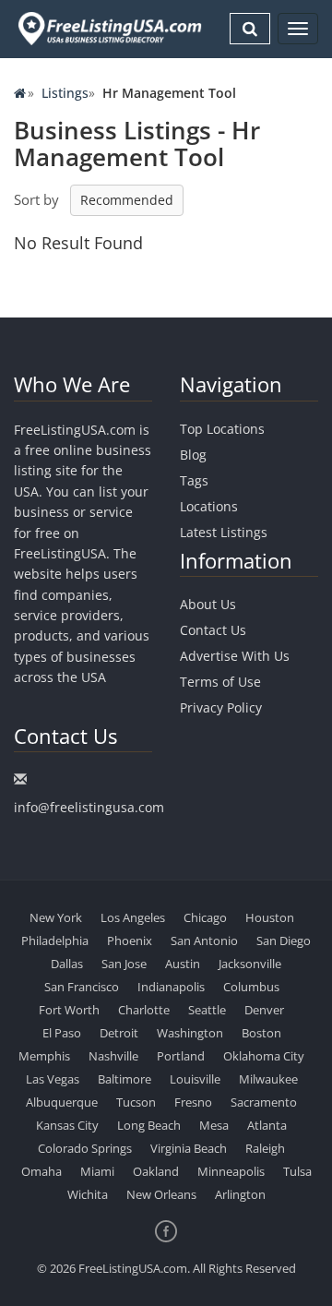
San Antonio (204, 940)
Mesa (214, 1125)
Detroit (119, 1032)
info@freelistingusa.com (89, 807)
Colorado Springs (85, 1148)
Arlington (240, 1194)
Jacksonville (250, 963)
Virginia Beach (188, 1148)
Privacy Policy (221, 707)
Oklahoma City (263, 1056)
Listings (65, 93)
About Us (208, 604)
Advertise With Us (235, 656)
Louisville (195, 1079)
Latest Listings (223, 532)
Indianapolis (171, 986)
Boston (261, 1032)
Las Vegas (52, 1079)
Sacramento (264, 1102)
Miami (97, 1171)
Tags (194, 480)
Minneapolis (231, 1171)
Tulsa (297, 1171)
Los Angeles (133, 917)
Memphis (44, 1056)
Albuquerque (62, 1102)
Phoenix (129, 940)
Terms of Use (220, 681)
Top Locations (222, 428)
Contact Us (213, 630)
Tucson (136, 1102)
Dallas (67, 963)
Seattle (207, 1009)
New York (56, 917)
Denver (264, 1009)
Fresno (193, 1102)
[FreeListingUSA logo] (108, 28)
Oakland (156, 1171)
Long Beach (149, 1125)
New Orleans (161, 1194)
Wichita (87, 1194)
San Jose (124, 963)
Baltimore (124, 1079)
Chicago (205, 917)
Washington (190, 1032)
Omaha (41, 1171)
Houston (269, 917)
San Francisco (81, 986)
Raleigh (265, 1148)
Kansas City (67, 1125)
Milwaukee (268, 1079)
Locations (209, 506)
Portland (181, 1056)
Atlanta (267, 1125)
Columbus (251, 986)
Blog (193, 454)
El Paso (61, 1032)
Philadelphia (55, 940)
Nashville (113, 1056)
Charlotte (144, 1009)
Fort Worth (69, 1009)
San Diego (283, 940)
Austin (182, 963)
